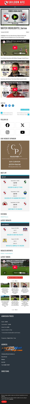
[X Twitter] (22, 125)
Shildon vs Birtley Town (15, 187)
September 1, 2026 (15, 180)
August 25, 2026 (15, 239)
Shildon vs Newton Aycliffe (15, 235)
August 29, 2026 (15, 228)
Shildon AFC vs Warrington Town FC (15, 198)
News (27, 32)
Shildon (27, 109)
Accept (4, 401)
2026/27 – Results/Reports (7, 253)
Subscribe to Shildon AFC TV (15, 277)
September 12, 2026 (15, 202)
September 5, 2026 (15, 191)
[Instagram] (7, 132)
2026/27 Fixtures (4, 216)
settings (11, 399)
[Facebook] (7, 125)
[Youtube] (22, 132)
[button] (16, 281)
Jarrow (22, 109)
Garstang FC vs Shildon (15, 209)
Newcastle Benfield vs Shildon (15, 246)
